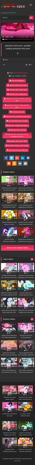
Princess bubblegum (18, 80)
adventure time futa (18, 112)
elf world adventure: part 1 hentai (18, 145)
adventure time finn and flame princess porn (18, 99)
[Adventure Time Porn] (14, 6)
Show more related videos (17, 248)
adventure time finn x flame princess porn (18, 106)
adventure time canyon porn (18, 85)
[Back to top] (29, 459)
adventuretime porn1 (21, 73)
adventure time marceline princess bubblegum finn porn (17, 135)
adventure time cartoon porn (18, 89)
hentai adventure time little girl (18, 150)
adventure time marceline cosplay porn (18, 116)
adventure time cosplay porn (18, 94)
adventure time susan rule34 (18, 141)
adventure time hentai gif (18, 130)
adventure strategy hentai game (18, 125)
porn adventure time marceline (18, 120)
